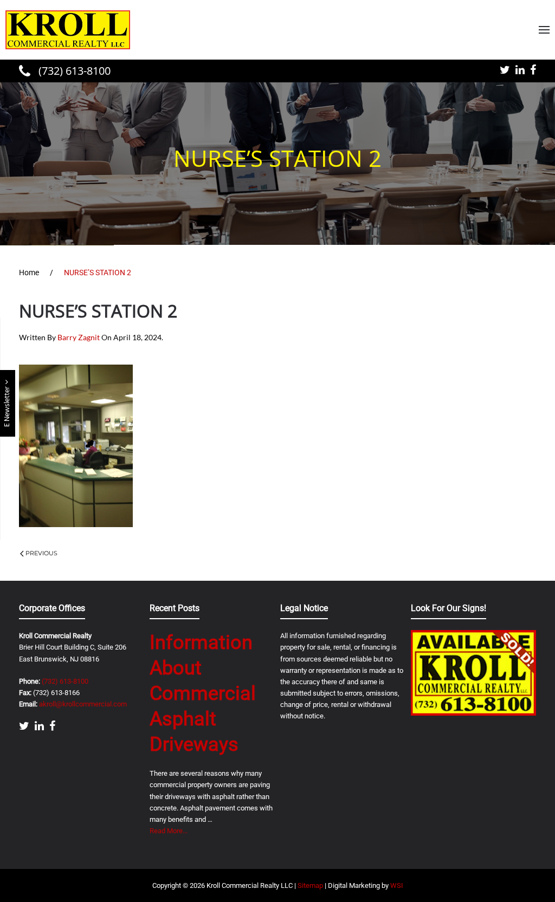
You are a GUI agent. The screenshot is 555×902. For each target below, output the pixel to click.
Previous (41, 553)
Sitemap (310, 885)
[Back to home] (67, 29)
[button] (544, 29)
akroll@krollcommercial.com (83, 704)
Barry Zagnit (78, 337)
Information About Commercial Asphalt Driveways (203, 693)
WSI (396, 885)
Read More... (169, 831)
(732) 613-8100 (73, 70)
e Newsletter (7, 406)
